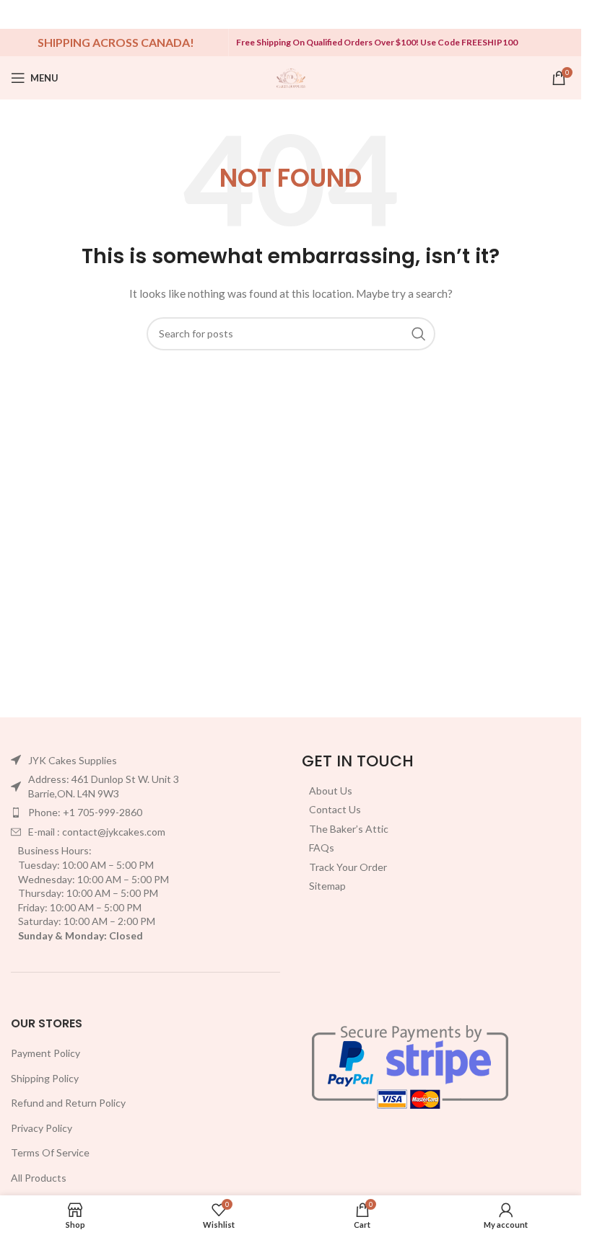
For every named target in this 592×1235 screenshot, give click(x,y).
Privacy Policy (41, 1128)
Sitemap (327, 886)
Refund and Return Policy (68, 1103)
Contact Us (335, 809)
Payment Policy (45, 1053)
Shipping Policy (45, 1078)
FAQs (321, 847)
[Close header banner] (563, 14)
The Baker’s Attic (348, 829)
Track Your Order (348, 867)
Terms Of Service (50, 1152)
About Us (330, 790)
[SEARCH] (418, 333)
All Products (38, 1178)
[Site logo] (291, 77)
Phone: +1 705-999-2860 (85, 812)
